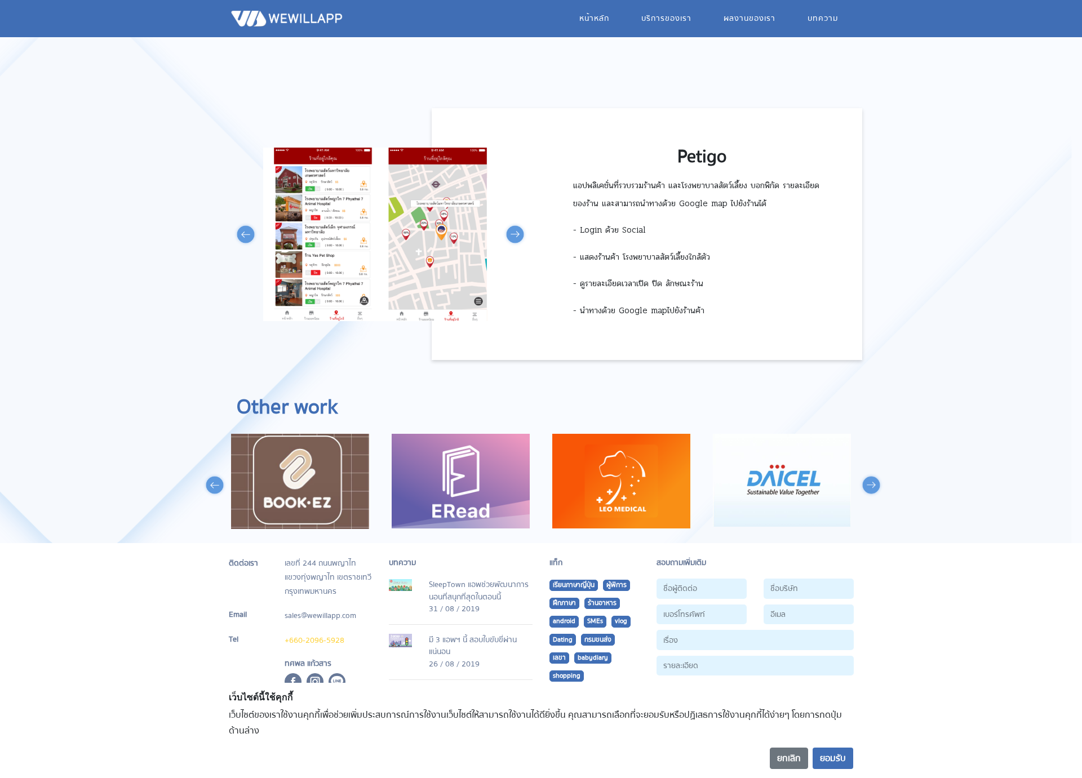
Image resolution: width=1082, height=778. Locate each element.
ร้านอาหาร (602, 603)
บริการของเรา (666, 18)
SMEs (595, 621)
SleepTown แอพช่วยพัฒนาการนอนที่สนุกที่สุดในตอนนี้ (479, 590)
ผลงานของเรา (749, 18)
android (564, 621)
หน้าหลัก (594, 18)
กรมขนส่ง (597, 639)
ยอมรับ (833, 758)
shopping (566, 675)
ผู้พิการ (616, 585)
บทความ (823, 18)
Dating (563, 639)
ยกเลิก (789, 758)
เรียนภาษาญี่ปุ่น (574, 585)
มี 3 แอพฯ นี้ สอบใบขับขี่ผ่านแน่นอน (473, 646)
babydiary (593, 657)
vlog (621, 621)
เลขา (559, 657)
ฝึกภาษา (564, 603)
